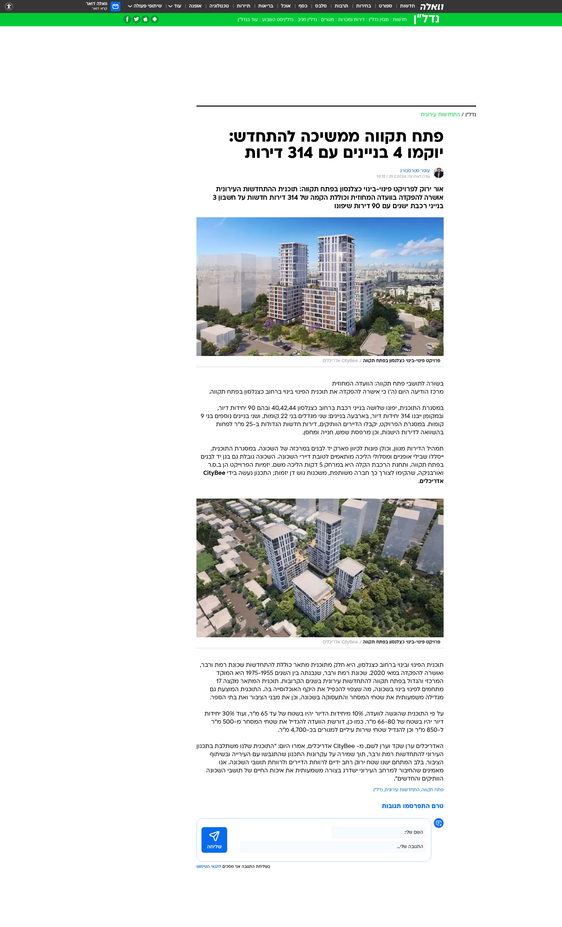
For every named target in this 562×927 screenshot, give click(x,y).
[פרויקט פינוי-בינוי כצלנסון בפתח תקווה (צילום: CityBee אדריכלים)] (320, 292)
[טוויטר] (136, 19)
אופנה (195, 6)
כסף (303, 6)
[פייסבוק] (127, 19)
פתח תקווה (432, 790)
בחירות (363, 6)
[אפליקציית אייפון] (145, 19)
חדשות (407, 6)
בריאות (265, 6)
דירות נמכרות (351, 20)
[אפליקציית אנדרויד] (155, 19)
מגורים (327, 20)
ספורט (385, 6)
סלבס (321, 6)
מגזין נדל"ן (379, 20)
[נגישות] (9, 7)
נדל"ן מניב (307, 20)
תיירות (243, 6)
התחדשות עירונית (402, 790)
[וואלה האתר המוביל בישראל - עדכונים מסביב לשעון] (432, 6)
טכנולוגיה (219, 6)
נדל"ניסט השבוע (277, 20)
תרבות (341, 6)
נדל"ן (378, 790)
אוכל (286, 6)
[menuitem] (403, 6)
